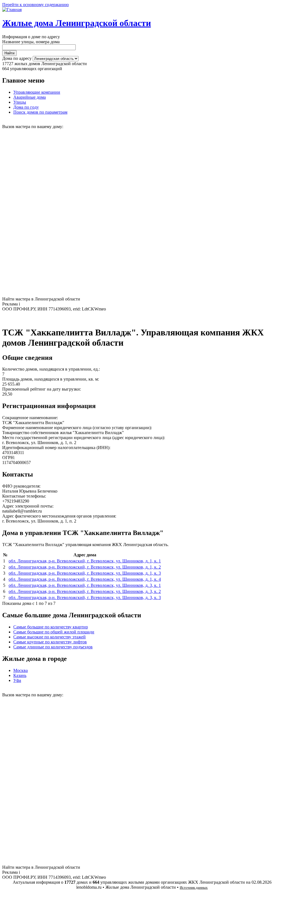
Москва (20, 670)
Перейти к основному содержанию (35, 4)
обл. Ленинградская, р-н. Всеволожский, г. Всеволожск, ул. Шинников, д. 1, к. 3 (85, 573)
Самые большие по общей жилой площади (53, 632)
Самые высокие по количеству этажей (49, 637)
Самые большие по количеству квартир (50, 627)
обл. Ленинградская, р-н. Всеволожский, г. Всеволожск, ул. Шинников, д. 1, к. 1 (85, 561)
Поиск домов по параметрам (40, 112)
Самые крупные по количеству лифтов (50, 642)
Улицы (19, 102)
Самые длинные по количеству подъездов (53, 646)
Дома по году (26, 107)
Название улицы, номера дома (31, 41)
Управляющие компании (36, 92)
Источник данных (194, 887)
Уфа (17, 680)
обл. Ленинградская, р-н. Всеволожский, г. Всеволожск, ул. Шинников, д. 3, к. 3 (85, 597)
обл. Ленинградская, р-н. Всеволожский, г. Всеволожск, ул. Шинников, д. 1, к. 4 (85, 579)
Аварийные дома (29, 97)
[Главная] (12, 9)
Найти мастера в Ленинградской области (41, 299)
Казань (19, 675)
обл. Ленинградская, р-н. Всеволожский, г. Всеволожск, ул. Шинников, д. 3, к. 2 (85, 591)
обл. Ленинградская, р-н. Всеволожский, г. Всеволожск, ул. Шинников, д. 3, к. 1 (85, 585)
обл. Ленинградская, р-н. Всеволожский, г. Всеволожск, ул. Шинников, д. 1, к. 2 (85, 567)
